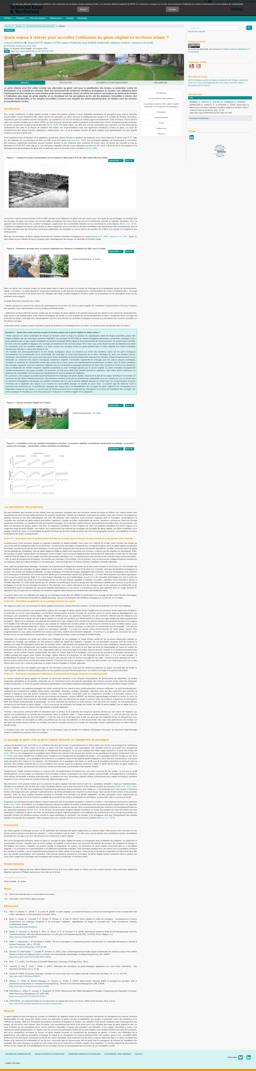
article (25, 83)
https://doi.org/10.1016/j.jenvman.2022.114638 (29, 986)
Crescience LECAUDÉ (142, 43)
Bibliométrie (160, 83)
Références (161, 128)
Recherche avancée (196, 31)
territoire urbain (236, 83)
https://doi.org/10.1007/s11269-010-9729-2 (27, 996)
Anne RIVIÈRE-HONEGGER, (96, 43)
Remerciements (161, 117)
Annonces (82, 18)
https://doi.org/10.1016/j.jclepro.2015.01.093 (28, 947)
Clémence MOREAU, (16, 43)
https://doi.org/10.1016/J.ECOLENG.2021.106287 (30, 957)
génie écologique (211, 80)
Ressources (55, 18)
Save (128, 160)
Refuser (83, 9)
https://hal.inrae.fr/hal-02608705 (22, 937)
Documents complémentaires (111, 83)
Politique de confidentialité (18, 1054)
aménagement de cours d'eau (216, 83)
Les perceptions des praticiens (161, 98)
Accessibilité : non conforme (117, 1054)
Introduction (161, 93)
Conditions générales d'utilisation (84, 1054)
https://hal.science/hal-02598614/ (23, 927)
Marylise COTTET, (53, 43)
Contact (70, 18)
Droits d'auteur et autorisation (49, 1054)
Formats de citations (198, 118)
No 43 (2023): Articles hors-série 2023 (40, 26)
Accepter (172, 9)
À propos (20, 18)
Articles (7, 18)
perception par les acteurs (199, 85)
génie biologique (195, 80)
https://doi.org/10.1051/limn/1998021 (24, 976)
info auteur (65, 83)
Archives (19, 26)
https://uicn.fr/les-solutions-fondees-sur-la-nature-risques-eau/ (35, 1003)
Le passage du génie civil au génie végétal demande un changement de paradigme (161, 105)
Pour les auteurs (37, 18)
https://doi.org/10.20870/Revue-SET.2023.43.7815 (32, 51)
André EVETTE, (36, 43)
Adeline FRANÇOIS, (72, 43)
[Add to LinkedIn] (191, 137)
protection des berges (229, 80)
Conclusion (161, 112)
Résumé (161, 134)
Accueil (8, 26)
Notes (161, 123)
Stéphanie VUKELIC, (121, 43)
